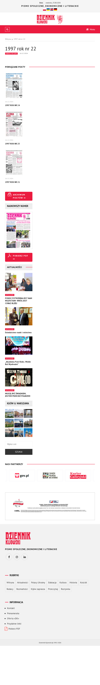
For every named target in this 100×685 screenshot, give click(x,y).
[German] (55, 9)
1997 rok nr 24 (12, 105)
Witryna (10, 582)
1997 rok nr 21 (12, 182)
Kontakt (11, 608)
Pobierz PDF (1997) (11, 53)
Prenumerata (13, 613)
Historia (73, 582)
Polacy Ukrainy (38, 582)
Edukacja (52, 582)
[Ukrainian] (48, 9)
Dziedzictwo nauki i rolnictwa (18, 332)
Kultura (63, 582)
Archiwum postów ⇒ (19, 196)
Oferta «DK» (13, 618)
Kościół (83, 582)
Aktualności (10, 295)
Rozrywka (65, 589)
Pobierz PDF (14, 628)
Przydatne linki (14, 623)
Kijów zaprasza (38, 589)
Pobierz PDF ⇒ (20, 257)
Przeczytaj (53, 589)
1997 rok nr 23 (12, 143)
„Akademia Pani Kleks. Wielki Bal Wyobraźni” (18, 363)
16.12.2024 (24, 53)
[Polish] (44, 9)
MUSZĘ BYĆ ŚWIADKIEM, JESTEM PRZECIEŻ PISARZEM (17, 394)
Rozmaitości (22, 589)
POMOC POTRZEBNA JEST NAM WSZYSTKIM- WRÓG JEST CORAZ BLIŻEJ (18, 301)
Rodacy (10, 589)
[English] (52, 9)
